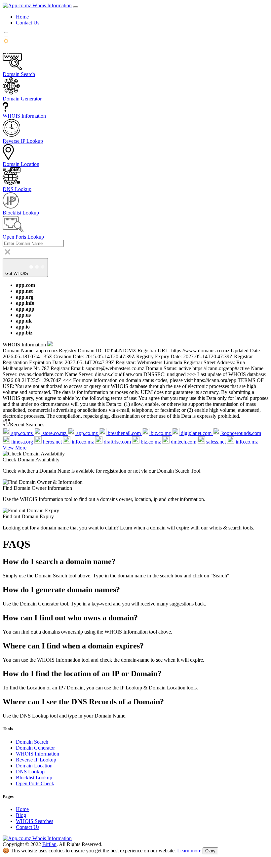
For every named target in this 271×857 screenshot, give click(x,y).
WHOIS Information (37, 754)
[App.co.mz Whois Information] (37, 5)
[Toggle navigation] (75, 7)
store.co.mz (54, 433)
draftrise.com (117, 442)
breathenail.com (124, 433)
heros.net (52, 442)
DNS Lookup (30, 771)
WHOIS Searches (34, 821)
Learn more (189, 850)
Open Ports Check (35, 783)
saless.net (216, 442)
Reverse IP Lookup (36, 759)
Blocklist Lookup (34, 777)
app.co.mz (22, 433)
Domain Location (34, 765)
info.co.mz (82, 442)
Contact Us (27, 22)
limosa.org (22, 442)
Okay (210, 850)
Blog (21, 815)
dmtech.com (184, 442)
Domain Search (32, 742)
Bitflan (49, 844)
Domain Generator (35, 748)
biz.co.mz (160, 433)
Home (22, 16)
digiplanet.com (196, 433)
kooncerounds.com (240, 433)
